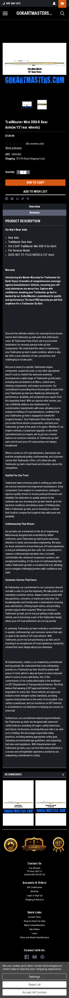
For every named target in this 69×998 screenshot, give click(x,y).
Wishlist (35, 891)
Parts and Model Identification (34, 937)
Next (63, 64)
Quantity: (10, 172)
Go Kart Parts (34, 917)
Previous (5, 64)
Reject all (35, 984)
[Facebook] (6, 198)
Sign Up (38, 895)
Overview (34, 206)
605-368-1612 (13, 3)
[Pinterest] (28, 198)
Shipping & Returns (34, 899)
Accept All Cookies (34, 992)
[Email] (12, 198)
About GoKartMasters (34, 925)
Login (29, 895)
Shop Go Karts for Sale (34, 921)
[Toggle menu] (5, 13)
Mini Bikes (35, 929)
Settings (34, 977)
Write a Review (13, 148)
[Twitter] (22, 198)
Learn (34, 933)
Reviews (35, 212)
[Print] (17, 198)
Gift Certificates (34, 887)
